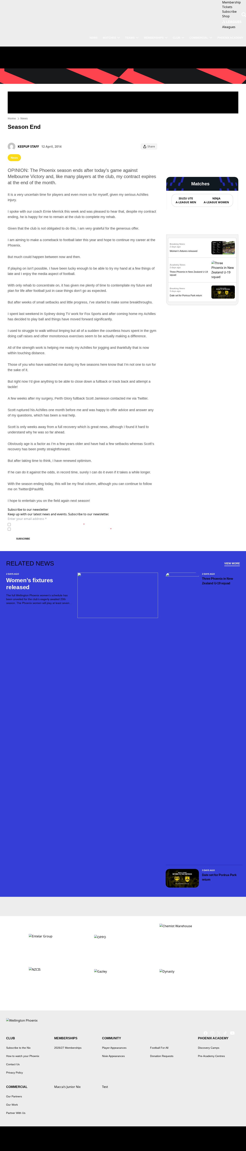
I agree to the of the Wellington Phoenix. (48, 524)
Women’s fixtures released (183, 251)
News (24, 118)
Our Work (12, 1104)
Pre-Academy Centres (211, 1056)
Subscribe (23, 538)
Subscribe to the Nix (18, 1047)
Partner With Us (15, 1112)
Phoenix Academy (230, 37)
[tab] (185, 200)
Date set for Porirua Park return (186, 295)
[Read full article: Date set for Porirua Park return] (223, 292)
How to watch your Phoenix (22, 1056)
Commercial (198, 37)
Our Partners (14, 1096)
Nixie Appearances (113, 1056)
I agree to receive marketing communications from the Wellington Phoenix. (62, 529)
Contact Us (13, 1064)
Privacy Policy (39, 524)
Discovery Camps (208, 1047)
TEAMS (130, 37)
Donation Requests (161, 1056)
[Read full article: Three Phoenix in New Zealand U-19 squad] (223, 270)
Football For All (159, 1047)
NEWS (93, 37)
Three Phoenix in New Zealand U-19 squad (217, 581)
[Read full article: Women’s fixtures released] (223, 247)
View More (232, 563)
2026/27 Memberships (67, 1047)
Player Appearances (114, 1047)
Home (12, 118)
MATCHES (109, 37)
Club (176, 37)
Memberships (154, 37)
